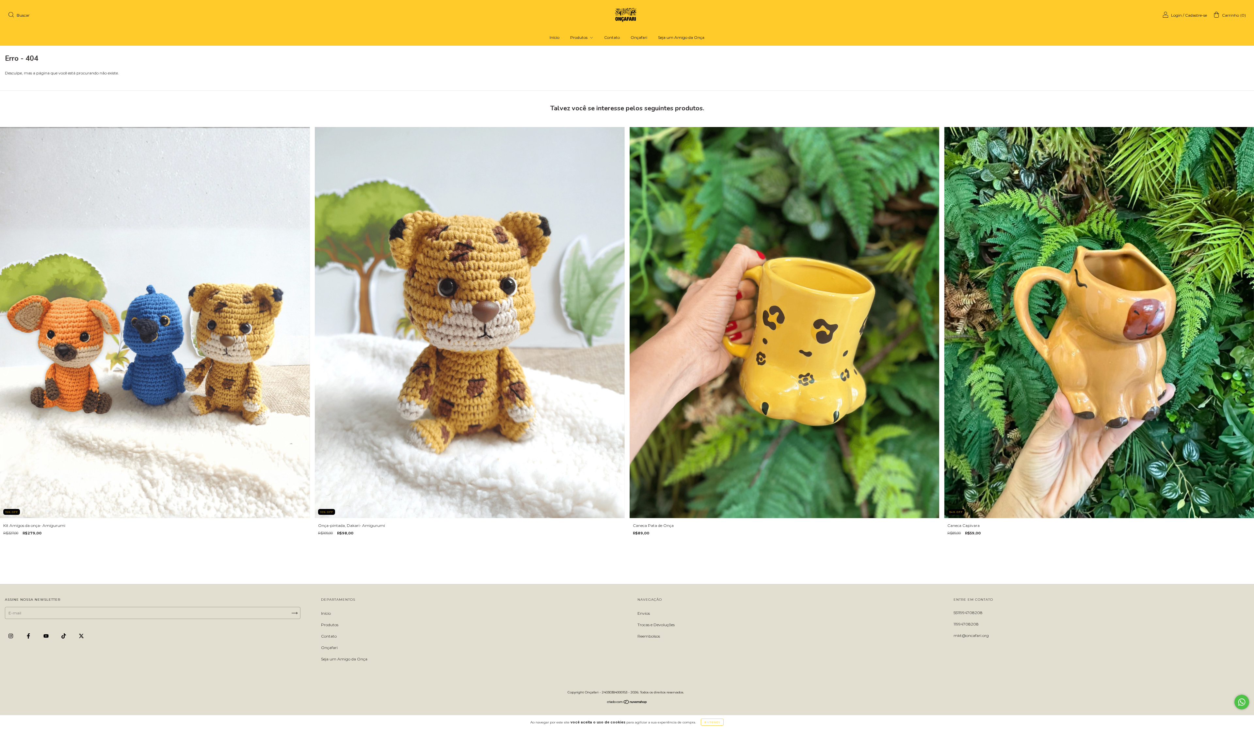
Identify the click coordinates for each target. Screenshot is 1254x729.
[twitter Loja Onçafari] (81, 636)
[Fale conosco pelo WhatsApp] (1241, 702)
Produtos (579, 37)
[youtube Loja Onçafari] (46, 636)
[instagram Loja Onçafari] (11, 636)
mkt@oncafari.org (971, 635)
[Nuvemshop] (627, 702)
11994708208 (966, 624)
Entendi (712, 722)
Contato (612, 37)
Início (554, 37)
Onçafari (639, 37)
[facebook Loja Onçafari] (29, 636)
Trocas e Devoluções (656, 624)
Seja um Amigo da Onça (681, 37)
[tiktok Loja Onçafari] (64, 636)
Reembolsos (648, 636)
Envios (643, 613)
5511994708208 (968, 612)
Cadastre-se (1196, 15)
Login (1176, 15)
